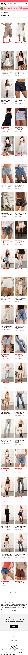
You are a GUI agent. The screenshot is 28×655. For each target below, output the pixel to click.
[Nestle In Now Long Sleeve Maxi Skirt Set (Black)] (7, 514)
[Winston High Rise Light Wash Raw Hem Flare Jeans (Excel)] (7, 372)
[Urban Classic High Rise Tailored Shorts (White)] (21, 372)
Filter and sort (14, 18)
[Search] (5, 4)
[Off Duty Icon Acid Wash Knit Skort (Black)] (7, 145)
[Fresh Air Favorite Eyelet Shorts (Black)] (21, 258)
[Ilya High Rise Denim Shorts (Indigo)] (21, 88)
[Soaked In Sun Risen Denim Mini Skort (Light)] (7, 344)
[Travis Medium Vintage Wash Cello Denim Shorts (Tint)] (7, 230)
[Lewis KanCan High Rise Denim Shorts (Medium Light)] (21, 458)
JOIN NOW (14, 626)
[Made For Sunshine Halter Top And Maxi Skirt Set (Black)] (7, 117)
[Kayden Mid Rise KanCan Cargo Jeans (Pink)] (7, 458)
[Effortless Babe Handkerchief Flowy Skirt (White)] (21, 32)
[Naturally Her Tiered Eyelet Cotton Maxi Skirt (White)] (21, 286)
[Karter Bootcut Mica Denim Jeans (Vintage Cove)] (21, 486)
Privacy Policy (14, 650)
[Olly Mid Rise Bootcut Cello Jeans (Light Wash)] (7, 428)
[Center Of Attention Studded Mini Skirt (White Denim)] (21, 117)
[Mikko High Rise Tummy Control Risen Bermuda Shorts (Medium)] (21, 314)
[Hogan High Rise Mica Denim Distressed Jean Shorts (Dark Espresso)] (21, 571)
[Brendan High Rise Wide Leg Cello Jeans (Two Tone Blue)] (21, 344)
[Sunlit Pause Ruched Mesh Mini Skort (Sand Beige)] (7, 486)
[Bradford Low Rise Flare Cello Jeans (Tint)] (21, 542)
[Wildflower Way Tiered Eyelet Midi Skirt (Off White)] (7, 60)
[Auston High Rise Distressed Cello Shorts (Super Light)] (7, 173)
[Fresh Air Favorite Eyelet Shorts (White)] (7, 286)
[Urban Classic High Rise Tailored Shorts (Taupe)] (7, 400)
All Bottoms (6, 12)
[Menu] (2, 4)
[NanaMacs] (14, 4)
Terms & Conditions (22, 649)
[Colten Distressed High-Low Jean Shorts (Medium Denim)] (7, 571)
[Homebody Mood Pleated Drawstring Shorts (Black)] (21, 60)
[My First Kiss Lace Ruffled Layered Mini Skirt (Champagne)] (21, 428)
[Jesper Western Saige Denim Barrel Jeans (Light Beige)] (7, 314)
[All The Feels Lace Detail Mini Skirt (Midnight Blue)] (21, 514)
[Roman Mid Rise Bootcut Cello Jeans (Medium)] (21, 400)
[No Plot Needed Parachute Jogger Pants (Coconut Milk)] (7, 201)
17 (15, 592)
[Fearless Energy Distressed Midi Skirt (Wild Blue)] (7, 258)
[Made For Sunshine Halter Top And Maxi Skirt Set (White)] (21, 145)
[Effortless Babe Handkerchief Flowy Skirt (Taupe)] (7, 32)
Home (2, 12)
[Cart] (26, 4)
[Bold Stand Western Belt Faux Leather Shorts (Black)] (21, 201)
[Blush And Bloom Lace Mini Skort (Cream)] (21, 230)
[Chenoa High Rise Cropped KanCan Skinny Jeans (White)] (7, 542)
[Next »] (18, 592)
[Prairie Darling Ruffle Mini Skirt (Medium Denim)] (21, 173)
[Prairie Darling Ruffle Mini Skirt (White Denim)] (7, 88)
